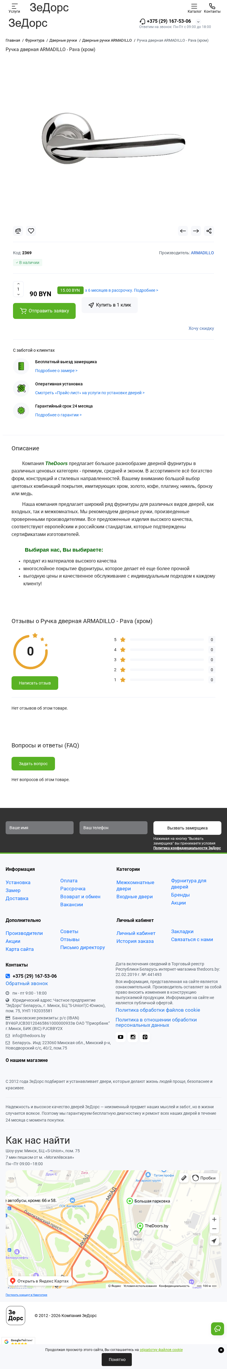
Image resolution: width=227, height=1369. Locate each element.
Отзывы (70, 939)
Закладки (182, 931)
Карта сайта (20, 949)
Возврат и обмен (80, 896)
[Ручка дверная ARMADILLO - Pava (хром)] (113, 138)
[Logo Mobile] (49, 8)
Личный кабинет (135, 933)
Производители (24, 933)
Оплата (68, 881)
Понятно (117, 1359)
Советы (69, 931)
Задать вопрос (33, 763)
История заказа (135, 941)
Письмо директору (82, 947)
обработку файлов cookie (161, 1350)
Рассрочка (72, 889)
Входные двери (134, 896)
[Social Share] (209, 231)
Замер (13, 890)
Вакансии (71, 904)
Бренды (180, 895)
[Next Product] (196, 231)
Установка (18, 882)
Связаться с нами (192, 939)
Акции (178, 903)
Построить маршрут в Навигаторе (26, 1294)
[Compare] (18, 231)
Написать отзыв (35, 683)
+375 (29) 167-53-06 (168, 21)
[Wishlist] (31, 231)
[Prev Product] (183, 231)
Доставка (17, 898)
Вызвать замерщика (187, 828)
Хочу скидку (201, 328)
